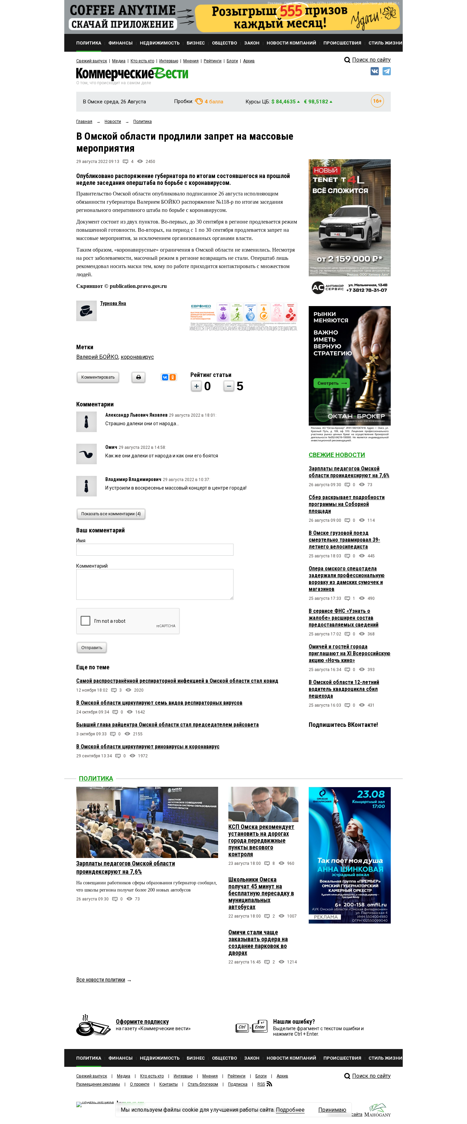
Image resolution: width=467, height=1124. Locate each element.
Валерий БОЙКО (97, 357)
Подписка (238, 1084)
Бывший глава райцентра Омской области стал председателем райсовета (167, 724)
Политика (96, 778)
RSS (261, 1084)
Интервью (168, 61)
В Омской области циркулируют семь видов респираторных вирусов (159, 702)
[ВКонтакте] (165, 377)
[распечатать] (137, 381)
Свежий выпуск (91, 61)
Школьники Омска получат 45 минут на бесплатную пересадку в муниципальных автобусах (261, 893)
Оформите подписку (142, 1021)
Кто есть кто (142, 61)
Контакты (168, 1084)
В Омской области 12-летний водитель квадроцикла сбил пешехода (344, 689)
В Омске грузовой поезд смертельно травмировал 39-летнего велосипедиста (344, 540)
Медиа (118, 61)
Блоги (232, 61)
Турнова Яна (113, 303)
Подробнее (290, 1110)
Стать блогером (203, 1084)
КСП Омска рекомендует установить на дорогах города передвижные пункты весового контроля (261, 840)
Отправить (91, 647)
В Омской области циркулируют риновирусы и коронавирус (147, 746)
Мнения (191, 61)
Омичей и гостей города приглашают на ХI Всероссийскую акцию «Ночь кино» (349, 653)
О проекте (139, 1084)
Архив (249, 61)
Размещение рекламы (98, 1084)
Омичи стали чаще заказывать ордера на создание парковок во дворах (258, 942)
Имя (80, 540)
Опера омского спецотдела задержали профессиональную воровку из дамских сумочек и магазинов (347, 578)
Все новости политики (100, 979)
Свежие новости (337, 454)
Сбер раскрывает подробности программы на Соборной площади (347, 504)
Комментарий (92, 566)
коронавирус (137, 357)
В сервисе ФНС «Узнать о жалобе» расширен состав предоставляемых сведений (343, 618)
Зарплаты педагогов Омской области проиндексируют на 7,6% (349, 472)
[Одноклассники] (173, 377)
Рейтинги (213, 61)
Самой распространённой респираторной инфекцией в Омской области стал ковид (177, 681)
